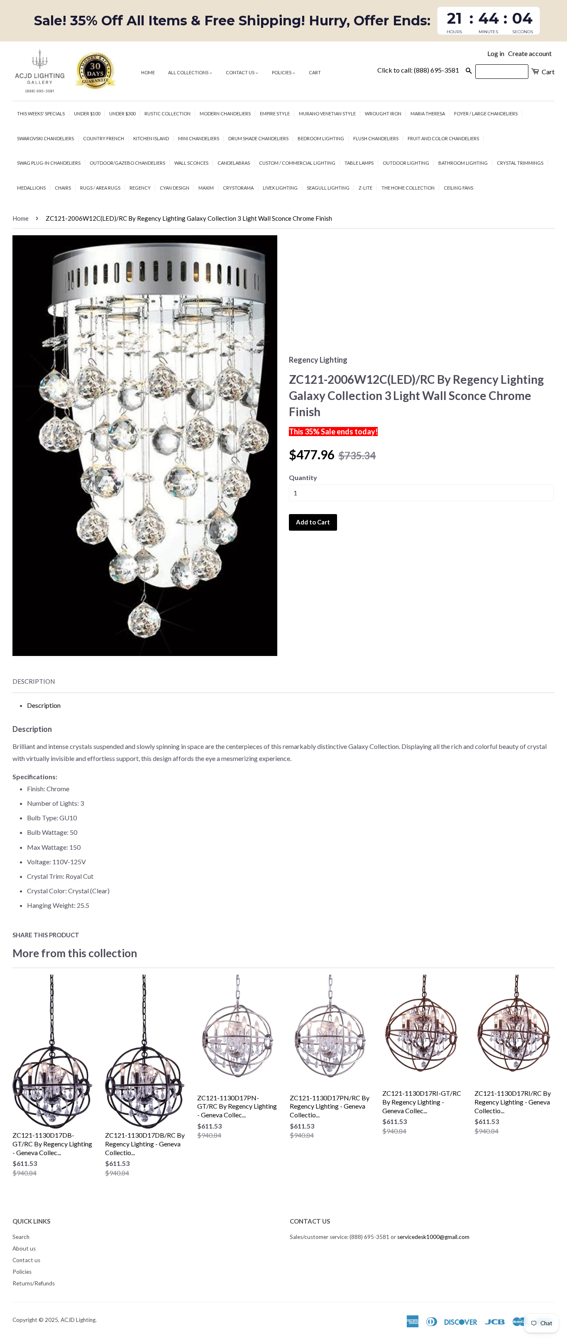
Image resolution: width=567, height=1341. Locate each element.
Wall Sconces (191, 163)
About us (24, 1248)
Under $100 (87, 113)
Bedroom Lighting (321, 138)
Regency (140, 187)
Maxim (206, 187)
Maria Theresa (428, 113)
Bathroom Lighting (463, 163)
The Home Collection (408, 187)
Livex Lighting (280, 187)
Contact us (240, 72)
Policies (282, 72)
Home (148, 72)
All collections (188, 72)
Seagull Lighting (328, 187)
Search (20, 1237)
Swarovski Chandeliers (45, 138)
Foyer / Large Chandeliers (486, 113)
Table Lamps (359, 163)
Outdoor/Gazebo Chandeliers (127, 163)
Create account (530, 53)
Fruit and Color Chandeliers (443, 138)
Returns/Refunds (33, 1283)
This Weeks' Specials (41, 113)
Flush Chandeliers (375, 138)
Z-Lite (365, 187)
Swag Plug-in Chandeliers (49, 163)
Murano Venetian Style (327, 113)
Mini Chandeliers (198, 138)
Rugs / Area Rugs (100, 187)
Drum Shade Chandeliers (258, 138)
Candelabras (234, 163)
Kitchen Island (151, 138)
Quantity (303, 477)
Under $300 (122, 113)
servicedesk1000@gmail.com (433, 1237)
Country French (103, 138)
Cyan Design (174, 187)
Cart (315, 72)
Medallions (31, 187)
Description (33, 681)
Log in (495, 53)
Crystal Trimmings (520, 163)
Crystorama (238, 187)
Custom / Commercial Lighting (297, 163)
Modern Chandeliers (225, 113)
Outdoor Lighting (406, 163)
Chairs (63, 187)
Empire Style (275, 113)
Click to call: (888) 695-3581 (418, 70)
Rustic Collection (167, 113)
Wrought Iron (383, 113)
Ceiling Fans (458, 187)
